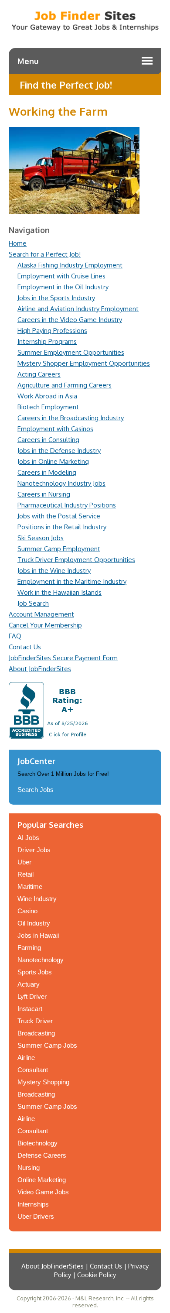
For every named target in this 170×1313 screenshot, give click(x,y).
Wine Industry (37, 898)
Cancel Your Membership (45, 625)
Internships (33, 1204)
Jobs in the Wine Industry (54, 570)
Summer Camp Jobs (47, 1045)
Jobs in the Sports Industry (56, 298)
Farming (29, 947)
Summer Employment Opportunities (70, 352)
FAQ (15, 636)
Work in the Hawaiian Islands (59, 592)
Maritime (29, 886)
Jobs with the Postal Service (58, 516)
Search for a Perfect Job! (45, 254)
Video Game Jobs (43, 1192)
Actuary (28, 984)
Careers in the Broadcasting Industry (70, 418)
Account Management (41, 614)
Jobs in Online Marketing (53, 461)
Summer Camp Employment (58, 549)
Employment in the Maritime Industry (71, 581)
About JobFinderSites (40, 669)
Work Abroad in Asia (47, 396)
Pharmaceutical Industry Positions (66, 505)
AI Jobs (28, 837)
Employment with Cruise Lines (61, 276)
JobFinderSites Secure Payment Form (63, 658)
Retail (25, 874)
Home (18, 243)
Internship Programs (47, 341)
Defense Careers (41, 1155)
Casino (27, 911)
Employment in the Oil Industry (63, 287)
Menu (27, 61)
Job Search (33, 603)
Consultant (32, 1069)
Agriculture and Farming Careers (64, 385)
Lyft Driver (32, 996)
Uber (24, 862)
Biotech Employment (48, 407)
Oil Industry (33, 923)
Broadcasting (36, 1033)
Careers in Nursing (43, 494)
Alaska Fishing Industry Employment (69, 265)
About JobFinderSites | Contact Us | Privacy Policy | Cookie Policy (85, 1270)
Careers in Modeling (46, 472)
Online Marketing (41, 1179)
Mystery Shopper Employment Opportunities (83, 363)
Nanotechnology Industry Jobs (61, 483)
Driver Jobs (34, 850)
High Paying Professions (52, 330)
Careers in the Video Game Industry (69, 319)
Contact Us (25, 647)
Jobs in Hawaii (38, 935)
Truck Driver (35, 1021)
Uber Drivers (35, 1216)
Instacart (29, 1008)
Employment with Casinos (55, 429)
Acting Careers (39, 374)
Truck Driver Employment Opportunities (76, 559)
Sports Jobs (34, 972)
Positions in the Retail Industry (61, 527)
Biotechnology (37, 1143)
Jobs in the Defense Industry (59, 450)
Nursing (28, 1167)
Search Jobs (35, 789)
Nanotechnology (40, 959)
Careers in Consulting (48, 439)
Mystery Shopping (43, 1082)
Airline (26, 1057)
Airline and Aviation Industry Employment (78, 309)
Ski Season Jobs (40, 538)
